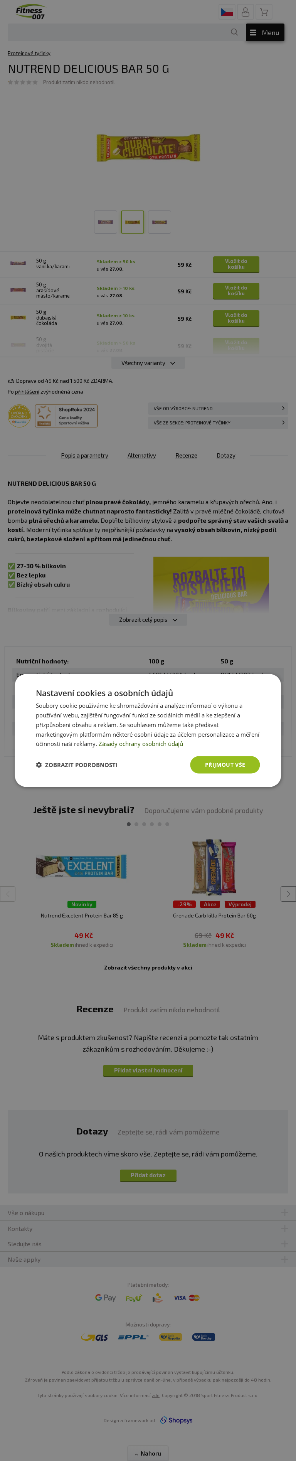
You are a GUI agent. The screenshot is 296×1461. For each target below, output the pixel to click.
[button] (77, 765)
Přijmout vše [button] (225, 764)
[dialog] (148, 730)
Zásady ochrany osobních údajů (141, 743)
